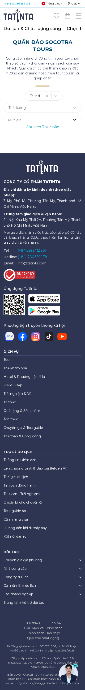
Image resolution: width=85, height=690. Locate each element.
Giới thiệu (32, 623)
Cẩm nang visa (16, 519)
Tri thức (10, 402)
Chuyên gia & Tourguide (23, 428)
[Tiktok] (49, 336)
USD (72, 3)
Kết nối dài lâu (15, 536)
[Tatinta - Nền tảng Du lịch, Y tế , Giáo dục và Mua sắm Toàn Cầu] (19, 15)
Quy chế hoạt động (43, 638)
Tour (7, 360)
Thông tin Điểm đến (20, 460)
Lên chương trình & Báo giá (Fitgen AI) (35, 468)
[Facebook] (22, 336)
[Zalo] (9, 336)
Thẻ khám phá (15, 368)
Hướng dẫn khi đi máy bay (25, 528)
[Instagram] (35, 336)
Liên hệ (55, 623)
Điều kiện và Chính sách (43, 628)
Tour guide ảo (15, 511)
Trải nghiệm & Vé (17, 394)
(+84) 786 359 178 (18, 3)
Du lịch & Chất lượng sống (32, 28)
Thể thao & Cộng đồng (22, 436)
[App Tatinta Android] (44, 312)
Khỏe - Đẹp (13, 385)
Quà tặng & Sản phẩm (22, 411)
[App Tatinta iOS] (44, 300)
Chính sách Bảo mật (43, 633)
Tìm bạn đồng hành (20, 485)
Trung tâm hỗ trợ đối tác (24, 602)
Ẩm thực (11, 419)
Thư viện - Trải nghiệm (22, 494)
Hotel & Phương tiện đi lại (25, 377)
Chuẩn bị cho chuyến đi (23, 502)
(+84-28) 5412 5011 (33, 250)
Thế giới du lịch (16, 477)
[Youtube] (62, 336)
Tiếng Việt (53, 3)
